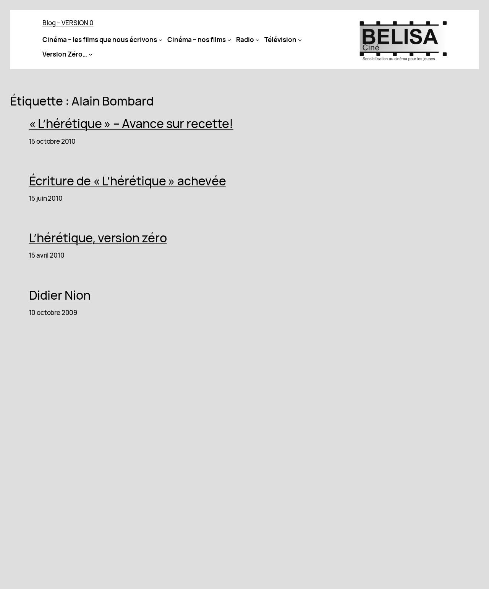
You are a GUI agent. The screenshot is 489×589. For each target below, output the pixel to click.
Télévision (280, 39)
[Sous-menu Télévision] (300, 40)
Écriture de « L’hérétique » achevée (127, 180)
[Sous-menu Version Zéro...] (90, 54)
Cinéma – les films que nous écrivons (99, 39)
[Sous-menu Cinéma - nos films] (229, 40)
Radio (245, 39)
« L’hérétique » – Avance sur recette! (131, 123)
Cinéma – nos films (196, 39)
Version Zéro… (64, 54)
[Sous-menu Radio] (257, 40)
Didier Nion (60, 295)
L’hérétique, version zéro (98, 237)
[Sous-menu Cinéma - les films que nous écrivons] (160, 40)
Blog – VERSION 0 (68, 22)
